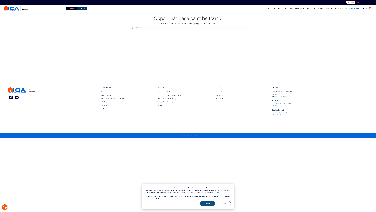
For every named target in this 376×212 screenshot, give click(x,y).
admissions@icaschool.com (281, 103)
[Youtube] (17, 98)
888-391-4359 (277, 115)
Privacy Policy (215, 192)
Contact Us (277, 87)
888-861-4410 (277, 106)
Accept (207, 203)
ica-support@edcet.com (280, 112)
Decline (223, 203)
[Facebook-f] (11, 98)
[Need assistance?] (4, 207)
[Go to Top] (373, 209)
